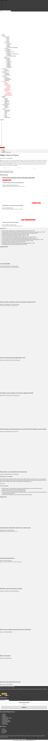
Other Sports (7, 103)
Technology (9, 93)
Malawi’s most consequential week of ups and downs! (12, 235)
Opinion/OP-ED (4, 246)
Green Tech (7, 73)
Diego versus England (5, 655)
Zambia (8, 59)
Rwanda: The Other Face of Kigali (6, 171)
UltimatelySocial (32, 740)
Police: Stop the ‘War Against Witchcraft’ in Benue (16, 489)
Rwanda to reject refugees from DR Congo (10, 681)
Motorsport (7, 100)
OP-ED (6, 77)
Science (6, 90)
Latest (6, 56)
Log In (3, 728)
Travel (6, 107)
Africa (3, 35)
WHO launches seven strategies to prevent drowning (12, 205)
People (6, 82)
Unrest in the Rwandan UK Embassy (7, 172)
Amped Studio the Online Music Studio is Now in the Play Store (15, 527)
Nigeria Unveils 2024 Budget (26, 494)
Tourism (6, 105)
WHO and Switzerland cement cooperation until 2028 (13, 182)
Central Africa (5, 3)
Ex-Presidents (7, 78)
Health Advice (7, 89)
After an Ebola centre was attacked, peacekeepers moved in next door (15, 240)
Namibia (8, 65)
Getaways (9, 85)
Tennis (6, 102)
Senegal (8, 46)
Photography (7, 101)
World (3, 2)
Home (3, 34)
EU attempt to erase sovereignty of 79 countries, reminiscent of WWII (16, 393)
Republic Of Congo (10, 51)
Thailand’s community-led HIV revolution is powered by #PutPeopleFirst (15, 243)
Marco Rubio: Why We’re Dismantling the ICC (11, 241)
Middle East (7, 111)
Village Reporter (9, 158)
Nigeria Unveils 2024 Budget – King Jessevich (11, 494)
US (5, 114)
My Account (4, 731)
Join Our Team (5, 719)
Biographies (7, 80)
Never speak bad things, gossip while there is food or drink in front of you (15, 236)
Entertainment (7, 84)
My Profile (4, 730)
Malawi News (5, 722)
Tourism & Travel (5, 104)
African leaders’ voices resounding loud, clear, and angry (13, 471)
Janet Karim (17, 395)
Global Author (11, 185)
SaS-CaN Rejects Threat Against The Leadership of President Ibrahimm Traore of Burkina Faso (20, 239)
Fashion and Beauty (8, 95)
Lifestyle (4, 6)
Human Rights (7, 88)
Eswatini (8, 67)
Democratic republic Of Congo (12, 53)
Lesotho (8, 62)
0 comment (16, 185)
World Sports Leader (6, 720)
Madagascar (9, 49)
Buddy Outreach (5, 488)
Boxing (6, 99)
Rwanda (8, 52)
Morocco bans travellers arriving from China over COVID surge (15, 629)
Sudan (8, 41)
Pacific (6, 116)
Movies (8, 87)
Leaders (4, 5)
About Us (4, 68)
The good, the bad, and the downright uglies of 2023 (12, 357)
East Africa (4, 4)
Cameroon (9, 54)
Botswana (9, 64)
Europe (6, 113)
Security (8, 92)
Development (7, 75)
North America (7, 117)
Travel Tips (7, 106)
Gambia (8, 44)
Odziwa (3, 489)
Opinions (4, 96)
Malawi (8, 60)
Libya (8, 37)
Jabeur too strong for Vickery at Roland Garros (17, 490)
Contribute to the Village (6, 717)
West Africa (7, 42)
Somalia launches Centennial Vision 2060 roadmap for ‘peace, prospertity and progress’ (26, 488)
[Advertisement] (24, 25)
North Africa (4, 7)
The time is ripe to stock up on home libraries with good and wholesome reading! (17, 238)
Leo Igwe (14, 224)
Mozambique (9, 66)
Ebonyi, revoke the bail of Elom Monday (10, 222)
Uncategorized (7, 110)
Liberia (8, 45)
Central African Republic (11, 55)
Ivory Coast (9, 43)
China (6, 112)
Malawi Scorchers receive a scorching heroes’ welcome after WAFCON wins (16, 233)
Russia (6, 115)
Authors (6, 69)
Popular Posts (3, 496)
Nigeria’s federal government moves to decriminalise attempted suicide (15, 230)
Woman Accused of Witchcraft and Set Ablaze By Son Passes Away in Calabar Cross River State (20, 232)
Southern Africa (5, 8)
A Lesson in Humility (5, 263)
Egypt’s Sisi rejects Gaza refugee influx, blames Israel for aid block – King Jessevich (17, 492)
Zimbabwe (9, 63)
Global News (7, 70)
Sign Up (3, 732)
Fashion (6, 83)
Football (6, 98)
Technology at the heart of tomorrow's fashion (11, 588)
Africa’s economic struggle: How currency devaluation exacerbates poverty (18, 302)
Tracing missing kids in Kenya (7, 558)
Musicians (9, 86)
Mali (8, 40)
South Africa (9, 61)
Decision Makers (8, 79)
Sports (3, 97)
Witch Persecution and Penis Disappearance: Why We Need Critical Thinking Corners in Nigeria (23, 429)
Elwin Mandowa (16, 591)
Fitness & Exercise (8, 94)
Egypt (8, 38)
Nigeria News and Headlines (12, 47)
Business (4, 71)
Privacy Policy (5, 724)
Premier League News (6, 721)
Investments (7, 72)
